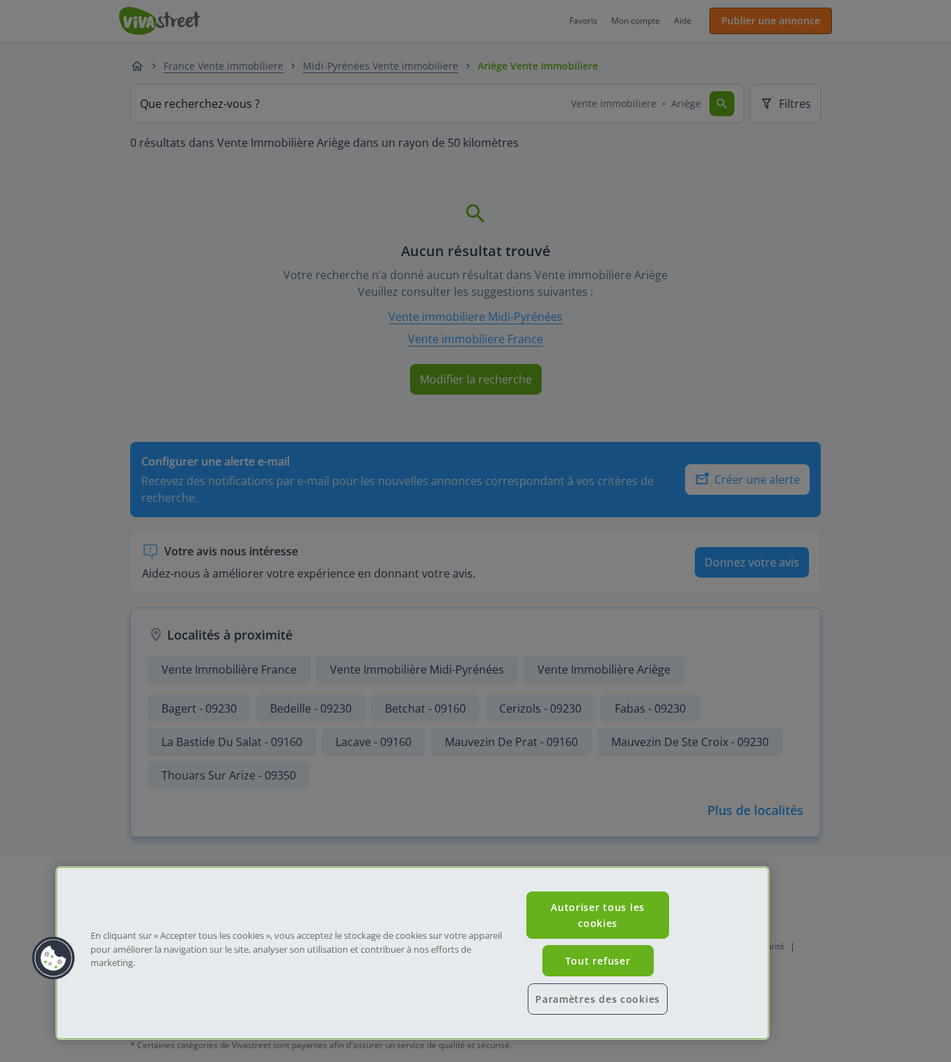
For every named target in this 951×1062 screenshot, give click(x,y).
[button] (53, 958)
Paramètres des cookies (597, 999)
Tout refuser (598, 960)
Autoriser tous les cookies (598, 915)
